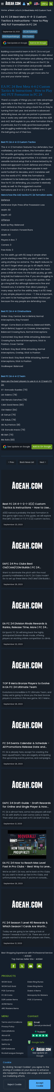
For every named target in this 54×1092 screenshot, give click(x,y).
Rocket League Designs (12, 1053)
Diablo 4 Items (34, 990)
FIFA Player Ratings (11, 36)
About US (6, 1035)
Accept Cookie (39, 1084)
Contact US (7, 1039)
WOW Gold (7, 981)
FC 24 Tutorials (30, 31)
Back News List (27, 462)
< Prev (11, 462)
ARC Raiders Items (10, 1008)
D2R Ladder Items (10, 999)
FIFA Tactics (28, 36)
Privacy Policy (8, 1026)
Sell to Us (6, 1044)
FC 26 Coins (7, 995)
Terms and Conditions (12, 1022)
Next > (43, 462)
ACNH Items (7, 1004)
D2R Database (8, 1048)
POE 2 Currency (35, 999)
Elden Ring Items (35, 986)
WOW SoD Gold (9, 986)
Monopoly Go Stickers (38, 995)
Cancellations (8, 1031)
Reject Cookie (14, 1084)
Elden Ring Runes (35, 981)
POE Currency (8, 990)
